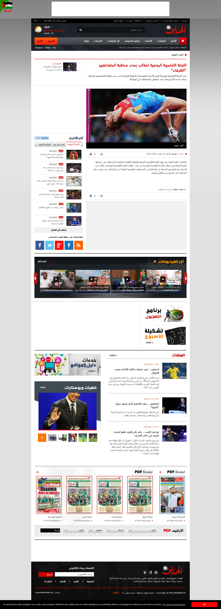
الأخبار (173, 41)
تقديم (76, 581)
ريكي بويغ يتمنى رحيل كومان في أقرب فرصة (51, 195)
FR (35, 20)
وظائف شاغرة (118, 21)
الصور (40, 41)
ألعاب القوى (174, 47)
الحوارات (161, 41)
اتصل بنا (129, 21)
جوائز (86, 41)
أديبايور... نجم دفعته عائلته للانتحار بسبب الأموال (137, 371)
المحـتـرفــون (59, 144)
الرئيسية (184, 21)
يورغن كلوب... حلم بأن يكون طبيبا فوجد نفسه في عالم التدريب (136, 433)
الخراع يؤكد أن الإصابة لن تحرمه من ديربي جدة (52, 68)
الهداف (174, 154)
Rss (54, 48)
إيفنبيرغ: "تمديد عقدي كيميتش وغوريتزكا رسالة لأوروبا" (51, 155)
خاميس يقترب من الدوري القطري (51, 207)
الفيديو (51, 41)
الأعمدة (148, 41)
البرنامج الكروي (44, 144)
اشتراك (49, 574)
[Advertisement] (110, 9)
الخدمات (98, 41)
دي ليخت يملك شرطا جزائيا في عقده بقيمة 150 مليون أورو (50, 182)
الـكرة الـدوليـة (73, 144)
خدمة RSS (138, 21)
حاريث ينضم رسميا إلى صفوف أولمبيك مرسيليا (52, 222)
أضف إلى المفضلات (152, 21)
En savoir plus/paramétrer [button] (174, 604)
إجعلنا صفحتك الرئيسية (170, 21)
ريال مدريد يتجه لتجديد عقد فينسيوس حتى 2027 (53, 169)
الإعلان (63, 581)
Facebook (39, 48)
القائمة (148, 342)
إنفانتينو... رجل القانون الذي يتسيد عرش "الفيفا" (137, 405)
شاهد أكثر (42, 261)
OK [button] (204, 605)
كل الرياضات (113, 41)
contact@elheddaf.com (44, 592)
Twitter (47, 48)
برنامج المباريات (132, 41)
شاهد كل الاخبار (58, 230)
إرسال (56, 530)
